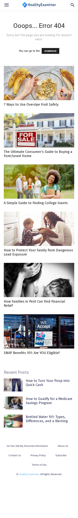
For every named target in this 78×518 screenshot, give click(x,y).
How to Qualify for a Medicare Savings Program (49, 401)
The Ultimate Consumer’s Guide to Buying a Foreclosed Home (38, 154)
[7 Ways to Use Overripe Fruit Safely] (39, 83)
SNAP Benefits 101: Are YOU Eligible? (32, 353)
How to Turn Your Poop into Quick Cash (48, 383)
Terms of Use (39, 464)
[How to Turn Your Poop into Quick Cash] (13, 384)
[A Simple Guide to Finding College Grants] (39, 181)
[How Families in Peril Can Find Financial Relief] (39, 280)
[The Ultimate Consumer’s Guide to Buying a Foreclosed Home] (39, 130)
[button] (6, 5)
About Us (63, 446)
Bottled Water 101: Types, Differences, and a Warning (47, 419)
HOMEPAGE (50, 51)
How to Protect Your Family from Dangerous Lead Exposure (38, 252)
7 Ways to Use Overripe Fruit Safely (31, 104)
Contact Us (15, 455)
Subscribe (60, 455)
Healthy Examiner (29, 474)
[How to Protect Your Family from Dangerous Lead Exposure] (39, 229)
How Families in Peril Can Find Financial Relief (34, 303)
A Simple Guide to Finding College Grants (36, 203)
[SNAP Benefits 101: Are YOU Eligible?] (39, 331)
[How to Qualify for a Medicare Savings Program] (13, 403)
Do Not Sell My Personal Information (27, 446)
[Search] (72, 5)
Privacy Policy (38, 455)
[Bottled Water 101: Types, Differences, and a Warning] (13, 421)
